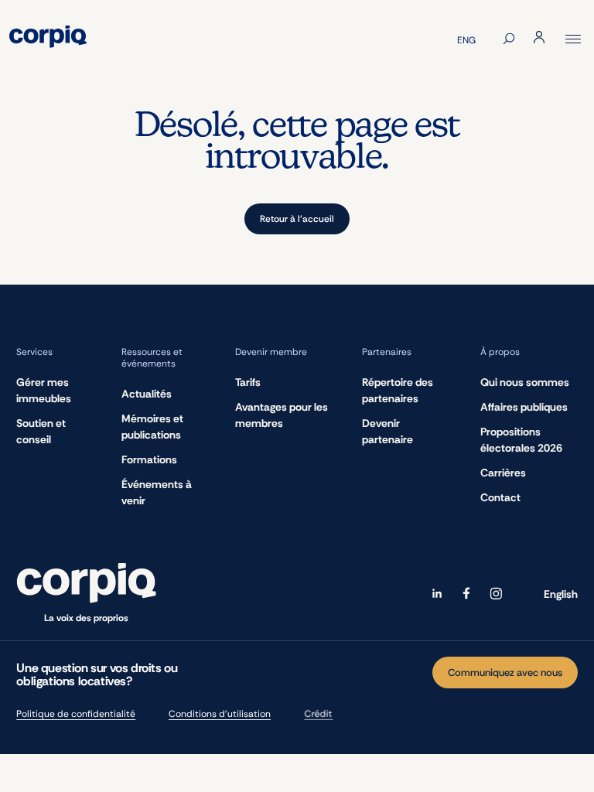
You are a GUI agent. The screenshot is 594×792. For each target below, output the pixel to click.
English (561, 594)
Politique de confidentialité (75, 714)
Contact (500, 497)
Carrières (503, 473)
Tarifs (248, 382)
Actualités (146, 394)
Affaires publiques (524, 407)
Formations (149, 459)
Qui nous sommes (524, 382)
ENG (466, 40)
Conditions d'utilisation (220, 714)
